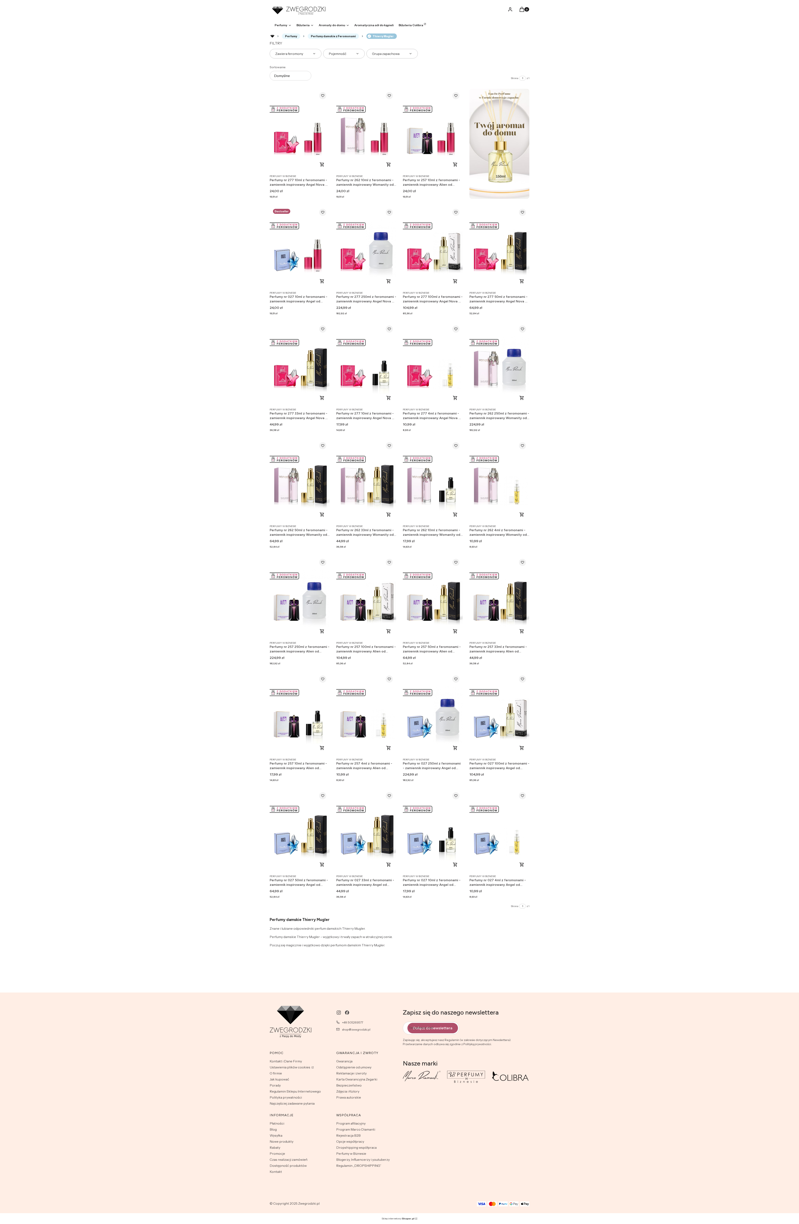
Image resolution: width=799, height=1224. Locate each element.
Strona (514, 78)
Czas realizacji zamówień (289, 1159)
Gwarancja (344, 1061)
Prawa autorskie (348, 1097)
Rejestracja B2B (348, 1135)
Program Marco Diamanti (355, 1129)
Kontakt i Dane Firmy (286, 1061)
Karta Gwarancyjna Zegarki (356, 1079)
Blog (273, 1129)
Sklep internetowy (398, 1218)
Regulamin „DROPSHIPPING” (358, 1165)
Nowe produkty (281, 1141)
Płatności (277, 1123)
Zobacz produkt (322, 164)
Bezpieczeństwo (349, 1085)
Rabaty (275, 1147)
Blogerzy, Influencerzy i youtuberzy (363, 1159)
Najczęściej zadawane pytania (292, 1103)
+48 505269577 (352, 1022)
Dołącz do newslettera (432, 1028)
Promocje (277, 1153)
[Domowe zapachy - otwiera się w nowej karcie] (499, 144)
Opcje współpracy (350, 1141)
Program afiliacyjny (351, 1123)
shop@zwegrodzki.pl (356, 1029)
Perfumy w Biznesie (351, 1153)
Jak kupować (279, 1079)
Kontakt (276, 1172)
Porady (275, 1085)
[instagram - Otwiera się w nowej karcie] (338, 1012)
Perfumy (291, 36)
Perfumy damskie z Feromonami (333, 36)
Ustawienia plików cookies (290, 1067)
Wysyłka (276, 1135)
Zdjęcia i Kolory (347, 1091)
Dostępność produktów (288, 1165)
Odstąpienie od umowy (353, 1067)
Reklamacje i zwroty (351, 1073)
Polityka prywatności (286, 1097)
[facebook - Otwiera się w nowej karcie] (347, 1012)
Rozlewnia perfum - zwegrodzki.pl (272, 36)
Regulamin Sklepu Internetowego (295, 1091)
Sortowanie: (278, 67)
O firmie (276, 1073)
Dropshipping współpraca (356, 1147)
